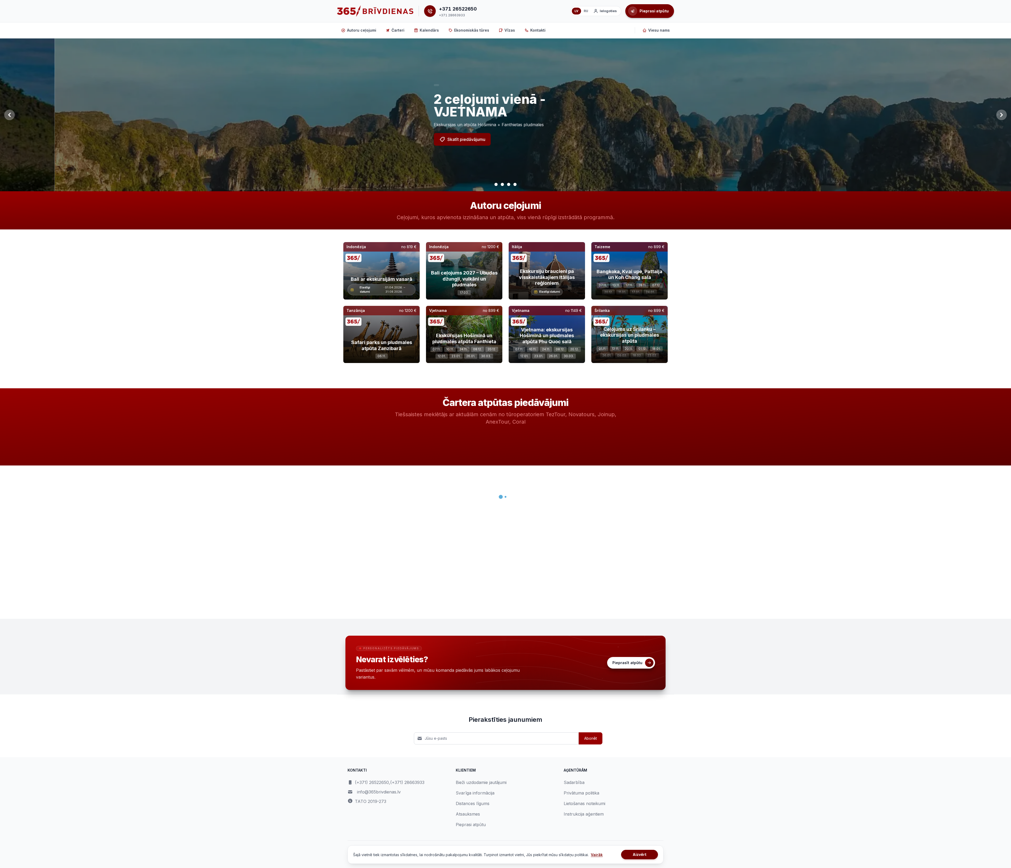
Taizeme (602, 246)
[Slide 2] (502, 184)
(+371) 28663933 (407, 782)
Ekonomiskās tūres (471, 30)
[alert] (381, 85)
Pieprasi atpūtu (471, 824)
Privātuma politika (581, 793)
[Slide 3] (508, 184)
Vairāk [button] (597, 854)
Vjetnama (438, 310)
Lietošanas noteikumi (584, 803)
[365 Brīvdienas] (375, 11)
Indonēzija (356, 246)
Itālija (517, 246)
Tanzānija (355, 310)
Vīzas (509, 30)
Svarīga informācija (475, 793)
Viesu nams (659, 30)
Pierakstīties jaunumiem (505, 719)
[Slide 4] (515, 184)
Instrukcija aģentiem (584, 814)
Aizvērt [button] (639, 854)
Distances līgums (472, 803)
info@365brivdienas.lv (379, 792)
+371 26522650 (458, 9)
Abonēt (590, 738)
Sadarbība (574, 782)
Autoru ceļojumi (361, 30)
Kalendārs (429, 30)
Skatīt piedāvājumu (412, 139)
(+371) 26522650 (372, 782)
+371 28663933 (452, 15)
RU (586, 11)
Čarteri (397, 30)
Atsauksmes (468, 814)
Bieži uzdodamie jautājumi (481, 782)
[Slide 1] (496, 184)
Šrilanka (602, 310)
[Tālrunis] (430, 11)
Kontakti (538, 30)
